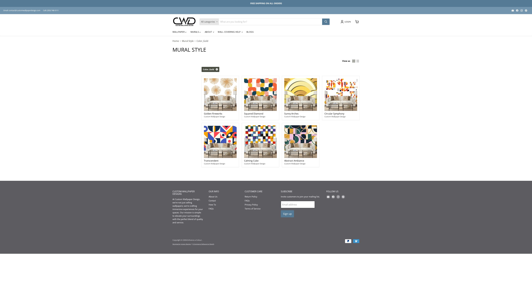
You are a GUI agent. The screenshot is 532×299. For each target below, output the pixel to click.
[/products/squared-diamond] (260, 94)
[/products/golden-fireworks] (220, 94)
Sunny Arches (291, 113)
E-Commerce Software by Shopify (203, 244)
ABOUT (209, 31)
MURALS (195, 31)
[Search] (326, 22)
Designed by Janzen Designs (181, 244)
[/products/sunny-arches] (300, 94)
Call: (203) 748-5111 (51, 10)
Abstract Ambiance (294, 160)
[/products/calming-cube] (260, 141)
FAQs (211, 208)
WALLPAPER (178, 31)
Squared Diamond (253, 113)
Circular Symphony (334, 113)
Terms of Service (252, 208)
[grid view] (354, 61)
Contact (212, 200)
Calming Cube (251, 160)
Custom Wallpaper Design (214, 116)
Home (175, 41)
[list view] (358, 61)
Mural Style (188, 41)
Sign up (287, 213)
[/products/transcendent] (220, 141)
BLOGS (250, 31)
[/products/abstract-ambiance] (300, 141)
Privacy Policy (251, 204)
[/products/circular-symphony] (340, 94)
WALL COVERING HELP (229, 31)
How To (212, 204)
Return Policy (251, 196)
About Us (213, 196)
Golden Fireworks (213, 113)
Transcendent (211, 160)
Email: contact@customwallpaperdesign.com (21, 10)
